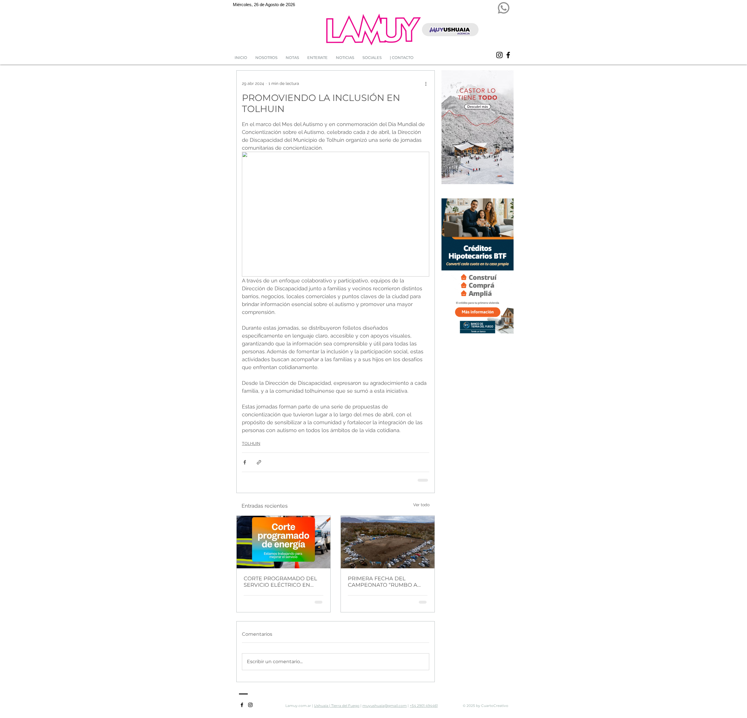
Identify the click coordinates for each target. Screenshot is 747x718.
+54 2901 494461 (424, 705)
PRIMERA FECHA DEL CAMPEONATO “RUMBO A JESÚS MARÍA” (382, 581)
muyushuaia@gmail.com (384, 705)
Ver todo (421, 504)
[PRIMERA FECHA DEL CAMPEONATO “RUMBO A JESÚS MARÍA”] (387, 541)
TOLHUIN (251, 443)
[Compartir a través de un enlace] (259, 462)
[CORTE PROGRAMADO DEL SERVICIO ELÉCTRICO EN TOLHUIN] (283, 541)
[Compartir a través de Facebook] (244, 462)
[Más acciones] (425, 83)
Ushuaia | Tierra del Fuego (336, 705)
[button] (345, 58)
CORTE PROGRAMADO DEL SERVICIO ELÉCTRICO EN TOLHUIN (280, 581)
